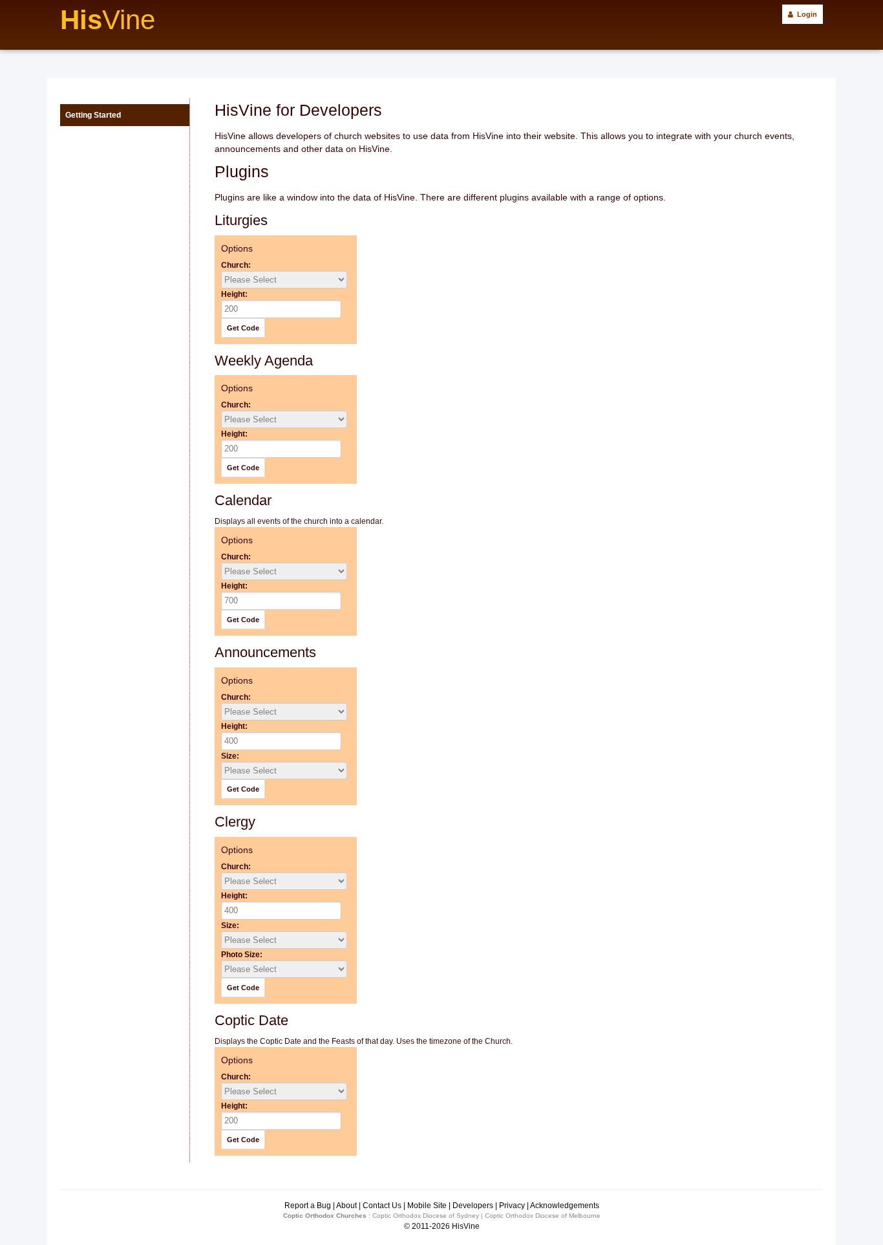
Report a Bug (307, 1205)
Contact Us (382, 1205)
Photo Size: (241, 954)
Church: (236, 265)
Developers (472, 1205)
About (346, 1205)
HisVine (466, 1226)
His (107, 20)
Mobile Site (427, 1205)
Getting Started (93, 115)
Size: (230, 756)
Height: (234, 294)
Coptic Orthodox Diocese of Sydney (425, 1215)
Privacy (512, 1205)
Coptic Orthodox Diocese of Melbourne (543, 1215)
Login (805, 14)
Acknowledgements (564, 1205)
